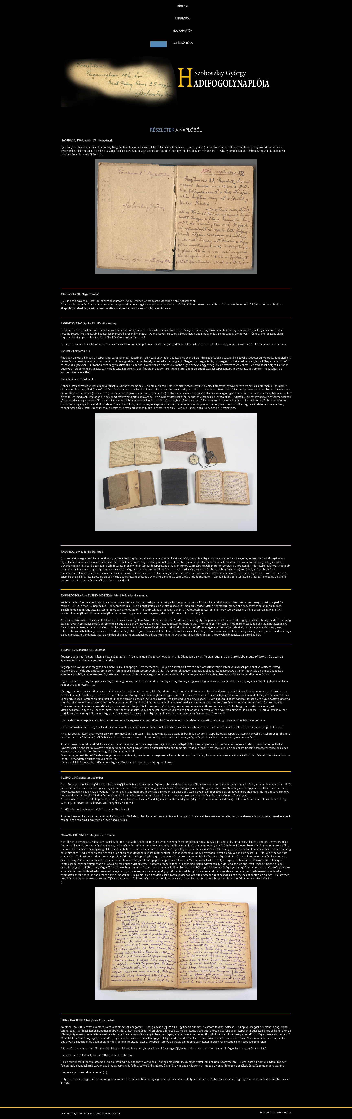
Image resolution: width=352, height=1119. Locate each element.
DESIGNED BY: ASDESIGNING (274, 1112)
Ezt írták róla (183, 43)
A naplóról (182, 18)
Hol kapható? (182, 30)
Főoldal (182, 6)
